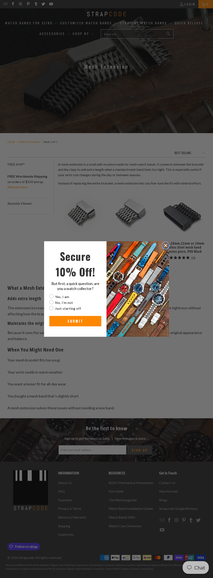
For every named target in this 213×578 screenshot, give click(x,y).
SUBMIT (75, 321)
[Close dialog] (165, 245)
